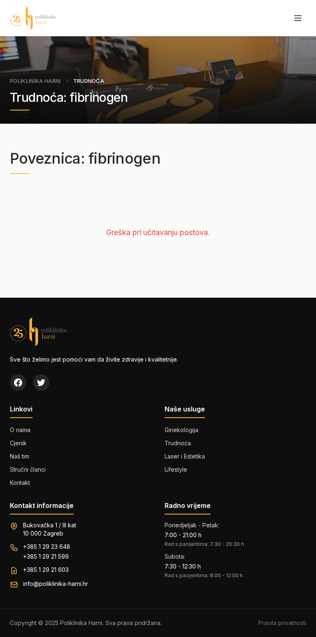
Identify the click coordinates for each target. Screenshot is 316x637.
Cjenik (18, 443)
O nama (20, 429)
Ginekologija (181, 429)
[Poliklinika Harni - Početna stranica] (33, 18)
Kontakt (20, 482)
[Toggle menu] (298, 18)
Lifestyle (176, 469)
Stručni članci (28, 469)
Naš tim (19, 456)
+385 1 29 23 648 (46, 546)
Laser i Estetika (185, 456)
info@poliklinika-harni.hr (55, 583)
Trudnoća (178, 443)
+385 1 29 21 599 (46, 556)
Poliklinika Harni (35, 81)
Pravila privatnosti (282, 622)
